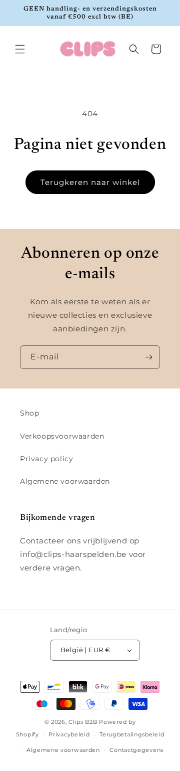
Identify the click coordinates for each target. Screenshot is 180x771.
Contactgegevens (137, 749)
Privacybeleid (69, 734)
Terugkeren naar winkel (90, 182)
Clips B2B (82, 721)
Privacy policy (46, 458)
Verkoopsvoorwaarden (62, 436)
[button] (20, 49)
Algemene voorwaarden (65, 481)
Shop (29, 413)
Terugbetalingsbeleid (132, 734)
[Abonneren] (149, 357)
